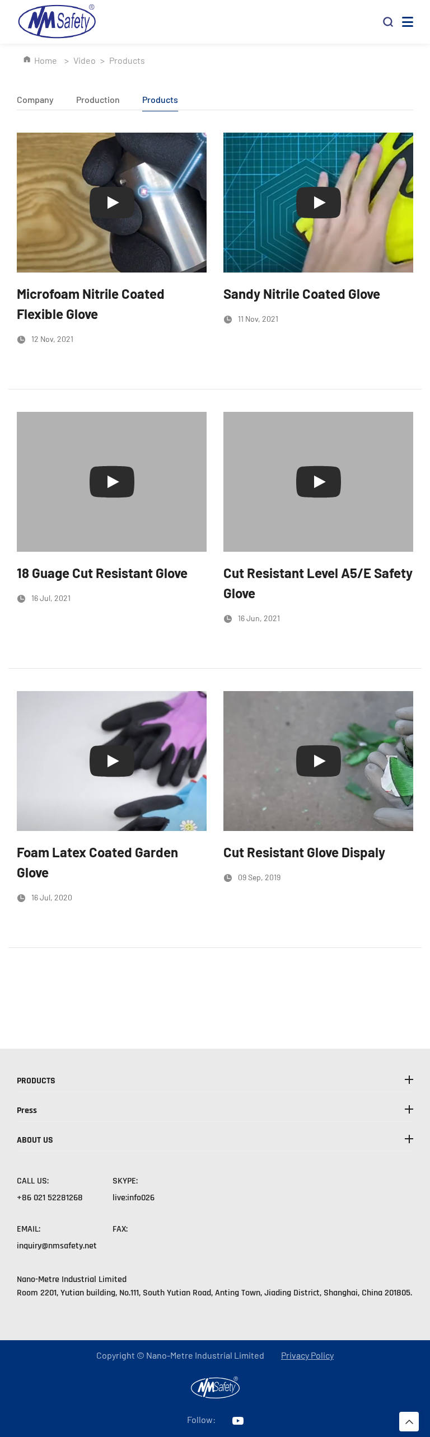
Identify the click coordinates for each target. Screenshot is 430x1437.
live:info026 (134, 1198)
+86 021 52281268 (50, 1198)
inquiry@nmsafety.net (57, 1246)
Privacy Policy (307, 1355)
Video (84, 60)
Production (98, 99)
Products (160, 99)
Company (35, 99)
